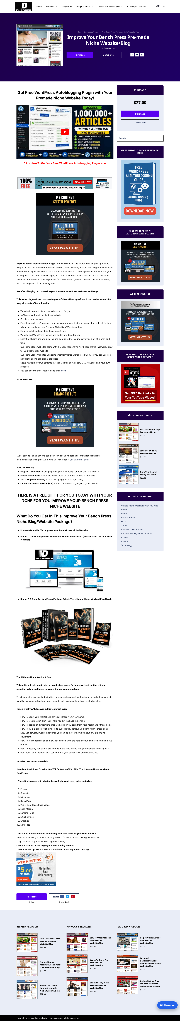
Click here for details (80, 459)
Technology (126, 545)
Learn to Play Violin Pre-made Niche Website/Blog (99, 985)
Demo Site (108, 54)
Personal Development (132, 529)
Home (79, 32)
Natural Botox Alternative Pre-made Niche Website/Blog (51, 965)
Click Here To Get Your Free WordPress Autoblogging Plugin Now (65, 163)
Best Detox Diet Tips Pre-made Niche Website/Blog (50, 941)
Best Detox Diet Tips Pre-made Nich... (150, 430)
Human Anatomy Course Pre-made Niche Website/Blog (50, 988)
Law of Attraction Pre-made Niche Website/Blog (101, 940)
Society (124, 541)
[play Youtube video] (64, 132)
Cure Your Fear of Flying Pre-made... (149, 473)
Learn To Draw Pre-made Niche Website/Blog (99, 963)
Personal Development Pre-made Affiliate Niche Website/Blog (150, 962)
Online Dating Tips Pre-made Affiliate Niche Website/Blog (150, 984)
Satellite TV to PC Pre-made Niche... (149, 452)
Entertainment (128, 517)
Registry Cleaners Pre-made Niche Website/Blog (151, 940)
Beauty (124, 513)
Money (124, 525)
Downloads (88, 32)
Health (109, 48)
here (63, 370)
